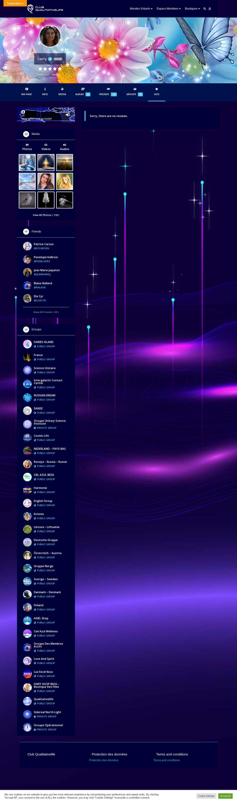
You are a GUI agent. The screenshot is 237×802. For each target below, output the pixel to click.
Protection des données (103, 760)
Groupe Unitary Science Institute (50, 422)
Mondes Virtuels (140, 8)
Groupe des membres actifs (48, 645)
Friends (107, 94)
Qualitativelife (43, 699)
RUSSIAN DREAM (44, 395)
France (38, 355)
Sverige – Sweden (46, 579)
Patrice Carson (44, 244)
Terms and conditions (167, 760)
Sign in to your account (36, 118)
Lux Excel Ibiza (43, 672)
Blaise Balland (43, 283)
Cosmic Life (41, 436)
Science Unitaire (45, 368)
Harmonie (40, 488)
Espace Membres (167, 8)
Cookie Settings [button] (206, 796)
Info (45, 94)
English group (43, 501)
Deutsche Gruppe (46, 540)
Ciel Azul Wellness (46, 631)
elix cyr (38, 296)
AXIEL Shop (41, 618)
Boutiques (191, 8)
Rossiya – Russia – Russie (50, 462)
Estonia (39, 514)
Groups (133, 94)
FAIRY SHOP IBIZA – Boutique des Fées (46, 685)
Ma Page (26, 94)
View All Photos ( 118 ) (46, 215)
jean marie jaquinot (47, 270)
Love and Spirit (44, 659)
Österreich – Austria (47, 553)
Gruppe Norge (43, 566)
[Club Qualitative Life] (45, 9)
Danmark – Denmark (47, 592)
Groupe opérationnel (48, 725)
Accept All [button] (225, 796)
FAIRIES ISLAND (43, 342)
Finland (38, 605)
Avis (156, 94)
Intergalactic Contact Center (48, 381)
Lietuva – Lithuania (46, 527)
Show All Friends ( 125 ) (45, 312)
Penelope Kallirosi (46, 257)
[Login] (209, 8)
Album (82, 94)
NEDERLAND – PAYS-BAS (50, 449)
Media (62, 94)
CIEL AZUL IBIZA (44, 475)
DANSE (38, 408)
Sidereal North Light (47, 712)
